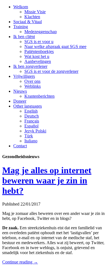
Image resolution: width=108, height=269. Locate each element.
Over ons (32, 81)
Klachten (32, 16)
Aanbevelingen (37, 61)
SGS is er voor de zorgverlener (51, 71)
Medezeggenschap (40, 31)
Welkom (20, 6)
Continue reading (20, 262)
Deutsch (31, 116)
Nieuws (20, 91)
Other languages (27, 106)
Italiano (30, 141)
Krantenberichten (39, 96)
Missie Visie (35, 11)
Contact (20, 145)
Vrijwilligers (24, 76)
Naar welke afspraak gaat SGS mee (55, 46)
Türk (28, 136)
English (31, 111)
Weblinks (32, 86)
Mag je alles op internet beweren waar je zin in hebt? (46, 180)
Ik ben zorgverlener (30, 66)
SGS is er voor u (38, 41)
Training (20, 26)
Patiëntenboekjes (39, 51)
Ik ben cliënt (24, 36)
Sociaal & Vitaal (27, 21)
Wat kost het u (36, 56)
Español (31, 126)
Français (31, 121)
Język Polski (35, 131)
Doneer (19, 101)
